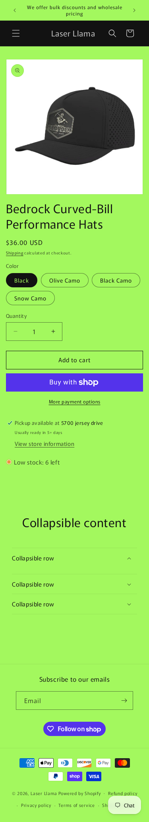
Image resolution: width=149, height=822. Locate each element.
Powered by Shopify (79, 793)
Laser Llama (44, 793)
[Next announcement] (134, 10)
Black (21, 280)
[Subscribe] (124, 700)
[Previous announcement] (14, 10)
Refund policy (122, 793)
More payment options (75, 401)
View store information (44, 443)
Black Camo (116, 280)
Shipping (14, 253)
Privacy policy (36, 805)
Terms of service (76, 805)
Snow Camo (30, 298)
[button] (16, 33)
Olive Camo (64, 280)
